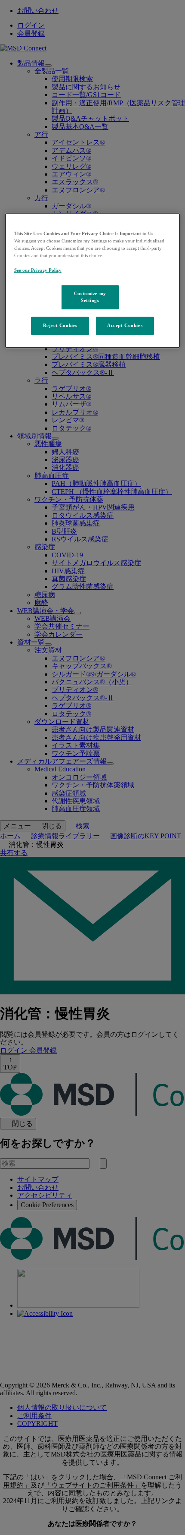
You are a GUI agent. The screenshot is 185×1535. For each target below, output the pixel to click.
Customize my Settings (90, 297)
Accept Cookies (124, 325)
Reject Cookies (60, 325)
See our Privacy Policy (38, 270)
